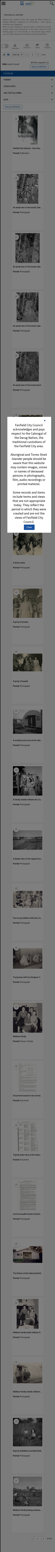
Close (29, 527)
